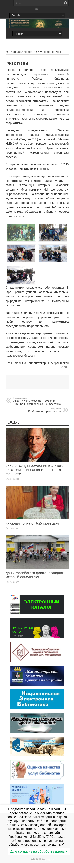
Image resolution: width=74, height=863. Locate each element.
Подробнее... (37, 858)
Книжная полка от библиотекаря (32, 523)
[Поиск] (66, 3)
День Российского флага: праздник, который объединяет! (35, 575)
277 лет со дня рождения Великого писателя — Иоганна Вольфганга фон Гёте (34, 470)
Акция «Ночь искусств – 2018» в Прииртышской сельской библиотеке (37, 401)
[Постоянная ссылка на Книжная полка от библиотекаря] (37, 518)
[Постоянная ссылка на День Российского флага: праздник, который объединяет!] (37, 568)
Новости (29, 51)
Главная (15, 51)
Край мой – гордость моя (44, 410)
